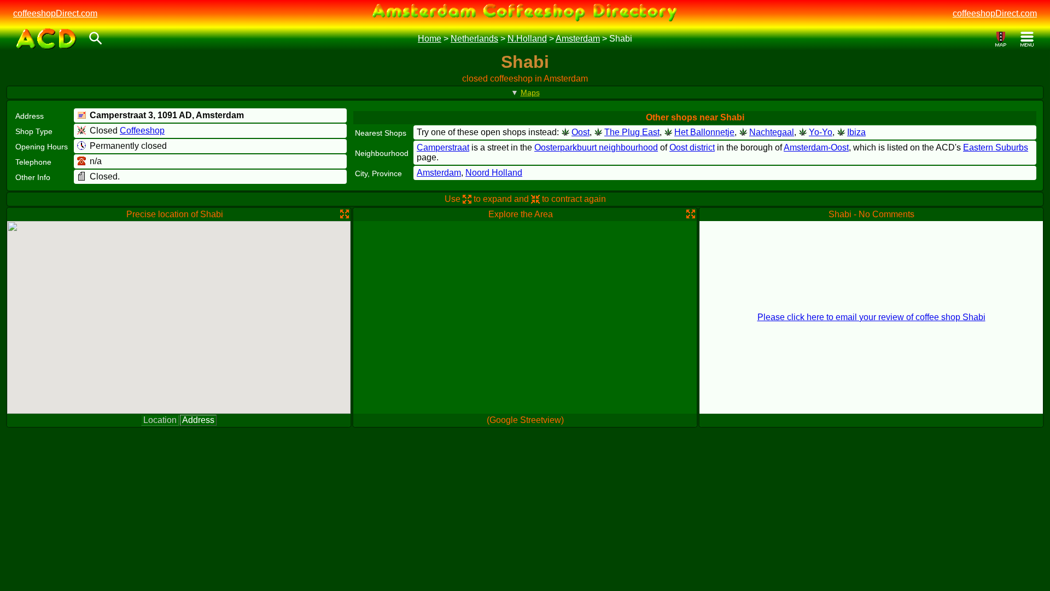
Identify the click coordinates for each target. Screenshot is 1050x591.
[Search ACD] (95, 39)
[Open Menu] (1027, 39)
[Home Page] (46, 38)
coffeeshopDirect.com (55, 13)
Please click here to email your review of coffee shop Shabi (871, 317)
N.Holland (527, 38)
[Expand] (344, 214)
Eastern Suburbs (995, 147)
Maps (530, 92)
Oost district (692, 147)
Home (429, 38)
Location (160, 420)
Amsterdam (578, 38)
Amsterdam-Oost (816, 147)
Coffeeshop (142, 130)
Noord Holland (493, 172)
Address (198, 420)
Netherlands (474, 38)
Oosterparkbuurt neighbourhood (596, 147)
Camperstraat (443, 147)
